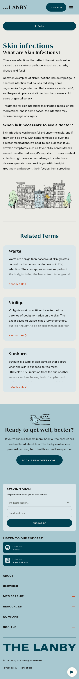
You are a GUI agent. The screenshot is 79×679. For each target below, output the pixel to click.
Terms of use (25, 667)
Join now (56, 7)
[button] (71, 7)
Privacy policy (10, 667)
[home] (15, 7)
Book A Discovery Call (40, 460)
